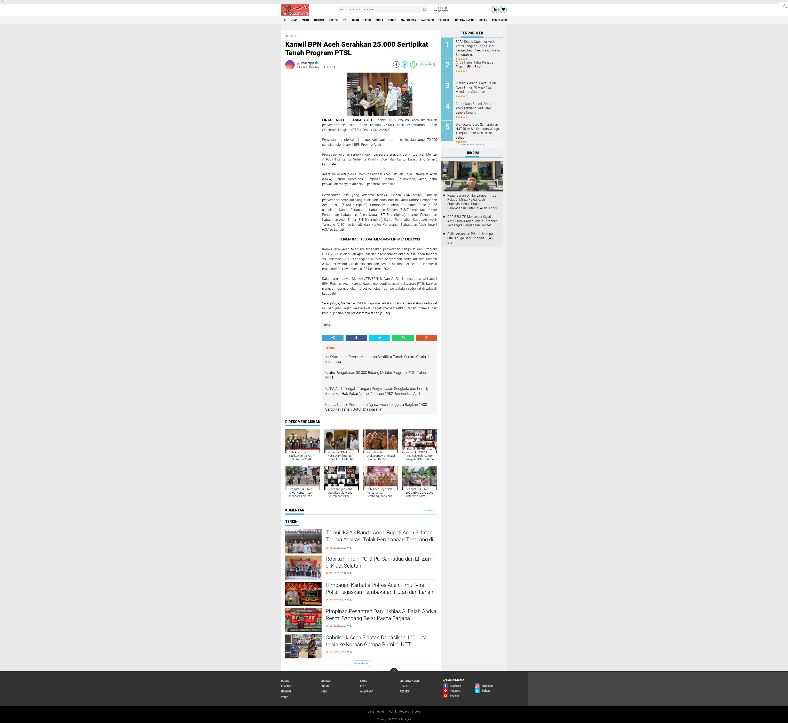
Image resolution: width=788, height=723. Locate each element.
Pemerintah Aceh (503, 20)
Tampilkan (428, 510)
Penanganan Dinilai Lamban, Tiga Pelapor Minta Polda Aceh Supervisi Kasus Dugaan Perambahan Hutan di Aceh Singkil (472, 202)
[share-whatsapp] (413, 64)
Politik (393, 711)
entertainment (464, 20)
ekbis (367, 20)
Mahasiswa (408, 20)
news (294, 20)
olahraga (366, 691)
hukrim (319, 20)
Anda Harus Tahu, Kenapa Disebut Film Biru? (474, 64)
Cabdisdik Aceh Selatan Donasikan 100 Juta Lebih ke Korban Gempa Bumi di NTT (376, 641)
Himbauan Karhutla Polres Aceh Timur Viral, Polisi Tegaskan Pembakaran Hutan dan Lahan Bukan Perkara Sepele (379, 592)
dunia (379, 20)
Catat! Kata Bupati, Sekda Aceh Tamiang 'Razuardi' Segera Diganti (474, 108)
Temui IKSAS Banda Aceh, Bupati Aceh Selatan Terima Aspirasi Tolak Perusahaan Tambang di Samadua (379, 539)
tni (345, 20)
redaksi (405, 691)
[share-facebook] (396, 64)
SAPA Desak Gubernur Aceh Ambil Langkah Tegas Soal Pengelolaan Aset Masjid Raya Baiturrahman (478, 48)
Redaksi (404, 711)
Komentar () (428, 64)
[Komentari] (426, 338)
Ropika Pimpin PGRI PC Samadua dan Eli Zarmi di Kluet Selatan (381, 562)
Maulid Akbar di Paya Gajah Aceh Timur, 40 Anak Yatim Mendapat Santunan (476, 87)
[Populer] (503, 9)
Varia (371, 711)
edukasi (444, 20)
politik (333, 20)
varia (305, 20)
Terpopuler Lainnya (472, 144)
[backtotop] (394, 672)
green (483, 20)
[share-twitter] (405, 64)
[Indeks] (495, 9)
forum (325, 686)
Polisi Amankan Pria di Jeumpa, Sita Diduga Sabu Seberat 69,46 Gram (470, 238)
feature (286, 686)
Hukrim (381, 711)
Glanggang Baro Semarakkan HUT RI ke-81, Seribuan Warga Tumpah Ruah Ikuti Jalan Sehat (477, 131)
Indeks (416, 711)
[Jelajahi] (783, 5)
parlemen (427, 20)
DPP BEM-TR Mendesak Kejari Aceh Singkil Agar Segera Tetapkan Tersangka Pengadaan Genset (472, 221)
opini (355, 20)
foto (363, 686)
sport (392, 20)
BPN (293, 36)
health (404, 686)
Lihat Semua (361, 663)
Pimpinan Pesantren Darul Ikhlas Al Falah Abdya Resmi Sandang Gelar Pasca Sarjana (381, 614)
